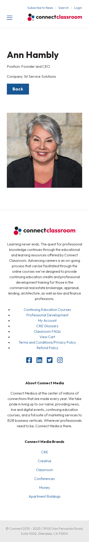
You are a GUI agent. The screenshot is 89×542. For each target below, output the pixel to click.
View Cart (47, 337)
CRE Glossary (47, 326)
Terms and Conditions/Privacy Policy (47, 342)
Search (63, 8)
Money (44, 487)
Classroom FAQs (47, 331)
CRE (44, 452)
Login (78, 8)
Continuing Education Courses (47, 309)
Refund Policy (47, 347)
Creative (44, 461)
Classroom (44, 469)
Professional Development (47, 315)
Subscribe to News (40, 8)
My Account (47, 320)
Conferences (44, 478)
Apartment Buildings (44, 496)
